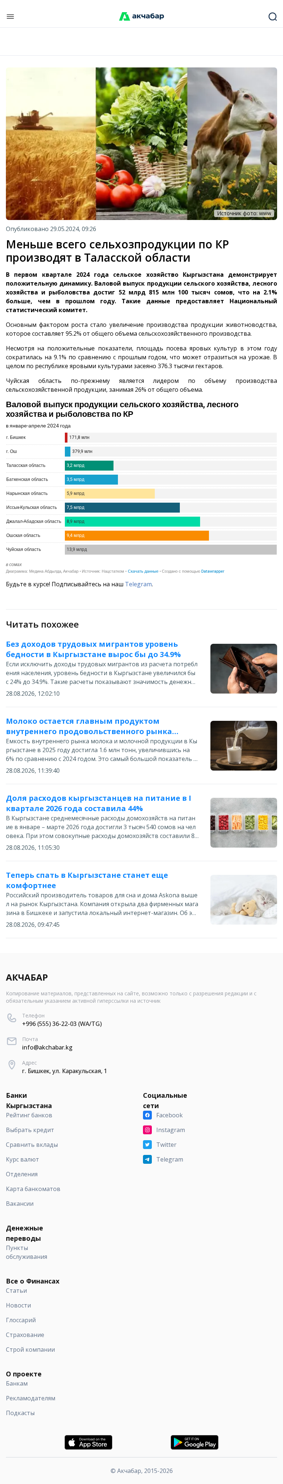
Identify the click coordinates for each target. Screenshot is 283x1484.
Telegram (138, 584)
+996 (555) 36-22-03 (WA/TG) (62, 1024)
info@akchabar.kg (47, 1047)
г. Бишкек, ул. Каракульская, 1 (64, 1071)
